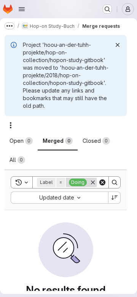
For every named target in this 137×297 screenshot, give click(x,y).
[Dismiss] (117, 45)
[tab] (21, 140)
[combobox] (59, 198)
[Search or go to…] (107, 9)
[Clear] (102, 182)
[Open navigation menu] (22, 9)
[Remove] (92, 182)
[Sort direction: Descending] (114, 198)
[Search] (114, 182)
